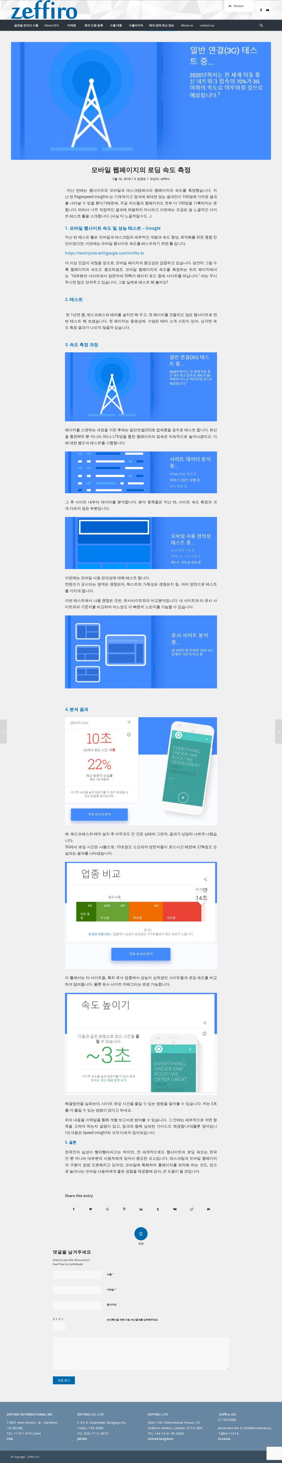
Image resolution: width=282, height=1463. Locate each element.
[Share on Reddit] (191, 1209)
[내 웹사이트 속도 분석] (3, 731)
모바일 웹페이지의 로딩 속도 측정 (141, 169)
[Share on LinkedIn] (141, 1209)
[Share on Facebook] (73, 1209)
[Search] (261, 25)
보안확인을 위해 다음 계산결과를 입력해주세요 (132, 1319)
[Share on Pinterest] (124, 1209)
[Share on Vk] (175, 1209)
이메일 (111, 1289)
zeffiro (165, 179)
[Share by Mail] (208, 1209)
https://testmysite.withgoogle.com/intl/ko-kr (104, 253)
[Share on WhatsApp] (107, 1209)
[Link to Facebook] (261, 10)
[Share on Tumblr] (158, 1209)
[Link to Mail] (267, 10)
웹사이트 (112, 1304)
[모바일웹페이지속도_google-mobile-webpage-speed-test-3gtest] (141, 101)
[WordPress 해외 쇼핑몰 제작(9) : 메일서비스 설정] (278, 731)
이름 (110, 1274)
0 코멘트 (140, 179)
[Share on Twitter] (90, 1209)
